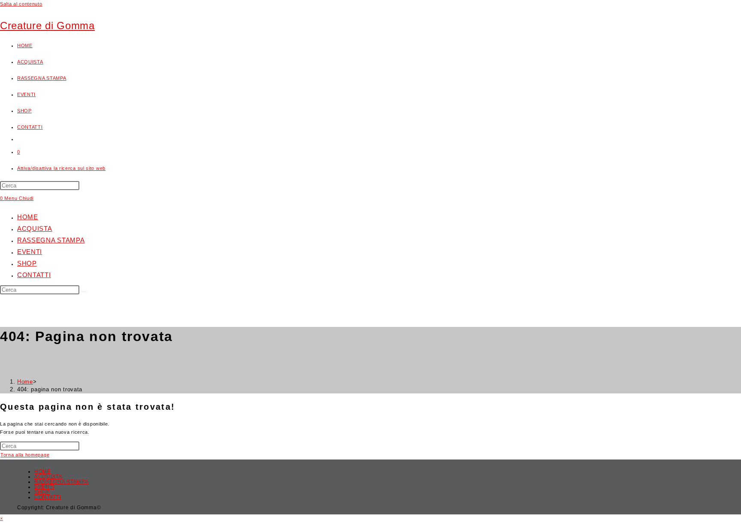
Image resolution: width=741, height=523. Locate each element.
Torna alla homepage (24, 454)
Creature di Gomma (47, 25)
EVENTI (29, 251)
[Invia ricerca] (84, 292)
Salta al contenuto (21, 3)
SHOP (27, 263)
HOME (27, 217)
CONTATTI (34, 274)
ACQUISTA (34, 228)
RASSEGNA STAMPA (51, 240)
